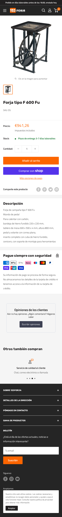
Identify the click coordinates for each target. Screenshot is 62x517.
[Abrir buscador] (43, 10)
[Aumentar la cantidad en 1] (35, 148)
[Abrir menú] (4, 10)
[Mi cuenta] (49, 10)
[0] (56, 10)
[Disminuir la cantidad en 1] (18, 148)
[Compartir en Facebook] (38, 189)
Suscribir (13, 460)
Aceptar (11, 508)
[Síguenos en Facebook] (5, 479)
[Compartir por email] (56, 189)
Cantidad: (8, 149)
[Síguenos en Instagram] (11, 479)
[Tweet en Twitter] (50, 189)
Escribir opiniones (31, 324)
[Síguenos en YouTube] (17, 479)
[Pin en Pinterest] (44, 189)
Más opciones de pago (31, 178)
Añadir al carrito (31, 161)
